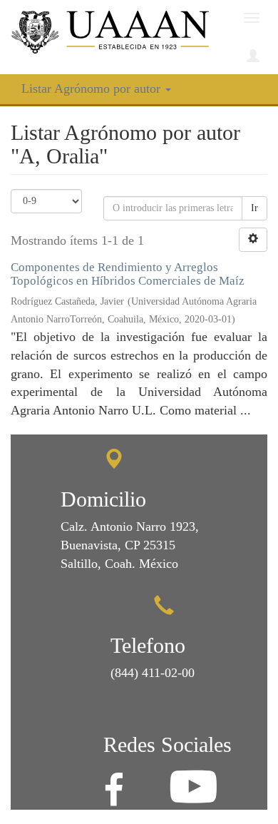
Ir (254, 208)
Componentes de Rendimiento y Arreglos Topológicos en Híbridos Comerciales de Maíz (127, 274)
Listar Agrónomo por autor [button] (92, 88)
